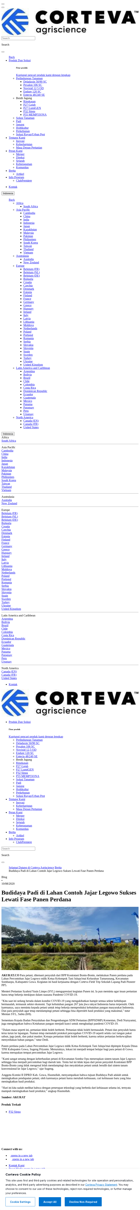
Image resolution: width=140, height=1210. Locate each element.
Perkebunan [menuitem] (23, 131)
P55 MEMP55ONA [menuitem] (35, 114)
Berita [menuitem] (12, 170)
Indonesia (8, 193)
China (26, 216)
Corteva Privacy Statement (101, 1184)
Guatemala (29, 397)
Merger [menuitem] (20, 154)
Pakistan (28, 236)
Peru (26, 410)
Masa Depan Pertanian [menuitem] (29, 147)
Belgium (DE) (31, 275)
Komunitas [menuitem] (22, 167)
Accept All (50, 1202)
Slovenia (28, 348)
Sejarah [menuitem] (20, 160)
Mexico (27, 400)
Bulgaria (28, 278)
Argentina (29, 371)
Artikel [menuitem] (20, 174)
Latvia (27, 318)
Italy (25, 315)
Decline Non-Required (83, 1202)
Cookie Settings (20, 1202)
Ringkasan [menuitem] (29, 101)
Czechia (28, 285)
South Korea (30, 242)
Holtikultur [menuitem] (22, 127)
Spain (26, 351)
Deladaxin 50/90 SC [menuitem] (35, 81)
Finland (27, 295)
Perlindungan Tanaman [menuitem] (29, 78)
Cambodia (29, 213)
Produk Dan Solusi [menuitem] (20, 60)
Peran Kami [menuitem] (15, 150)
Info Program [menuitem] (16, 177)
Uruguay (28, 414)
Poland (27, 331)
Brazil (26, 377)
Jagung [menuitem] (20, 124)
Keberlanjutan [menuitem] (24, 144)
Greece (27, 305)
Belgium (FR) (31, 269)
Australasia (22, 255)
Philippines (29, 239)
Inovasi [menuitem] (20, 141)
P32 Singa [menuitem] (29, 111)
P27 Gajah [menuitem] (29, 104)
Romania (28, 338)
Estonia (27, 292)
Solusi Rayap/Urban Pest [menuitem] (30, 134)
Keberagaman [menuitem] (24, 164)
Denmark (28, 288)
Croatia (27, 282)
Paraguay (28, 407)
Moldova (28, 325)
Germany (28, 302)
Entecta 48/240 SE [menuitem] (34, 94)
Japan (26, 226)
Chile (26, 381)
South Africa (30, 206)
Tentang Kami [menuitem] (17, 137)
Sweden (28, 354)
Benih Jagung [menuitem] (24, 98)
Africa (19, 203)
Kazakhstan (30, 229)
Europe (20, 265)
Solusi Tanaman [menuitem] (25, 117)
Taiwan (27, 245)
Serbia (27, 341)
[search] (2, 51)
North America (24, 417)
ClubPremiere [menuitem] (24, 180)
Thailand (28, 249)
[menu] (2, 4)
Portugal (28, 335)
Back (12, 57)
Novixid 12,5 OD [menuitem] (33, 88)
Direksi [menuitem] (20, 157)
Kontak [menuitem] (13, 186)
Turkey (27, 358)
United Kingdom (33, 364)
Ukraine (28, 361)
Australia (28, 259)
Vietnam (28, 252)
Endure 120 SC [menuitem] (32, 91)
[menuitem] (43, 75)
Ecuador (28, 394)
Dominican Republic (35, 391)
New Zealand (31, 262)
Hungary (28, 308)
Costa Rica (29, 387)
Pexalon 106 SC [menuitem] (32, 84)
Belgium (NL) (31, 272)
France (27, 298)
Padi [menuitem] (18, 121)
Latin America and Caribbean (33, 368)
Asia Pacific (23, 209)
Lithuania (28, 321)
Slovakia (28, 344)
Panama (27, 404)
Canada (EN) (31, 420)
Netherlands (30, 328)
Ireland (27, 311)
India (26, 219)
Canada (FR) (30, 424)
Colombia (29, 384)
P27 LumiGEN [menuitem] (32, 108)
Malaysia (28, 232)
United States (31, 427)
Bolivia (27, 374)
